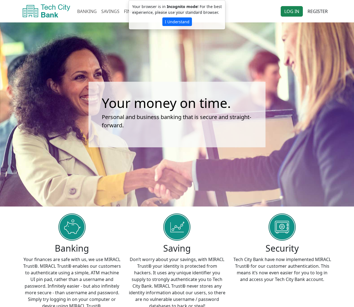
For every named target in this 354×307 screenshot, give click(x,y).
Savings (110, 11)
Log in (291, 11)
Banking (87, 11)
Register (318, 11)
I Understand (177, 21)
